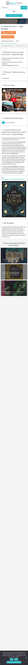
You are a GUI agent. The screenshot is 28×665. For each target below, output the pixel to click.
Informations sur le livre (7, 41)
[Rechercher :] (11, 7)
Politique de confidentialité (14, 662)
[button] (14, 11)
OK (11, 659)
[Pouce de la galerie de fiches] (14, 199)
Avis (18, 41)
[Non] (26, 658)
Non (16, 659)
